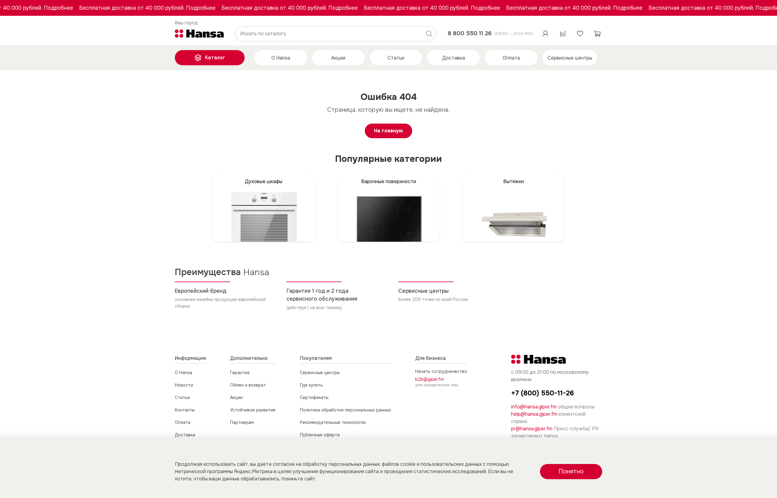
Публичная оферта (320, 435)
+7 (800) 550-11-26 (542, 393)
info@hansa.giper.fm (534, 407)
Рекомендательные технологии (333, 422)
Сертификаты (314, 397)
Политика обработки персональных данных (345, 410)
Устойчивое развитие (253, 410)
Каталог (215, 57)
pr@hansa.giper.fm (531, 428)
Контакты (185, 410)
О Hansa (280, 58)
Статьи (396, 58)
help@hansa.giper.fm (534, 414)
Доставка (453, 58)
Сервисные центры (570, 58)
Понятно (571, 471)
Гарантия (239, 372)
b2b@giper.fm (429, 379)
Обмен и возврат (248, 385)
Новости (184, 385)
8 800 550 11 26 (470, 33)
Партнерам (242, 422)
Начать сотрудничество (441, 371)
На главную (388, 131)
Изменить (187, 23)
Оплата (511, 58)
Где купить (311, 385)
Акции (338, 58)
